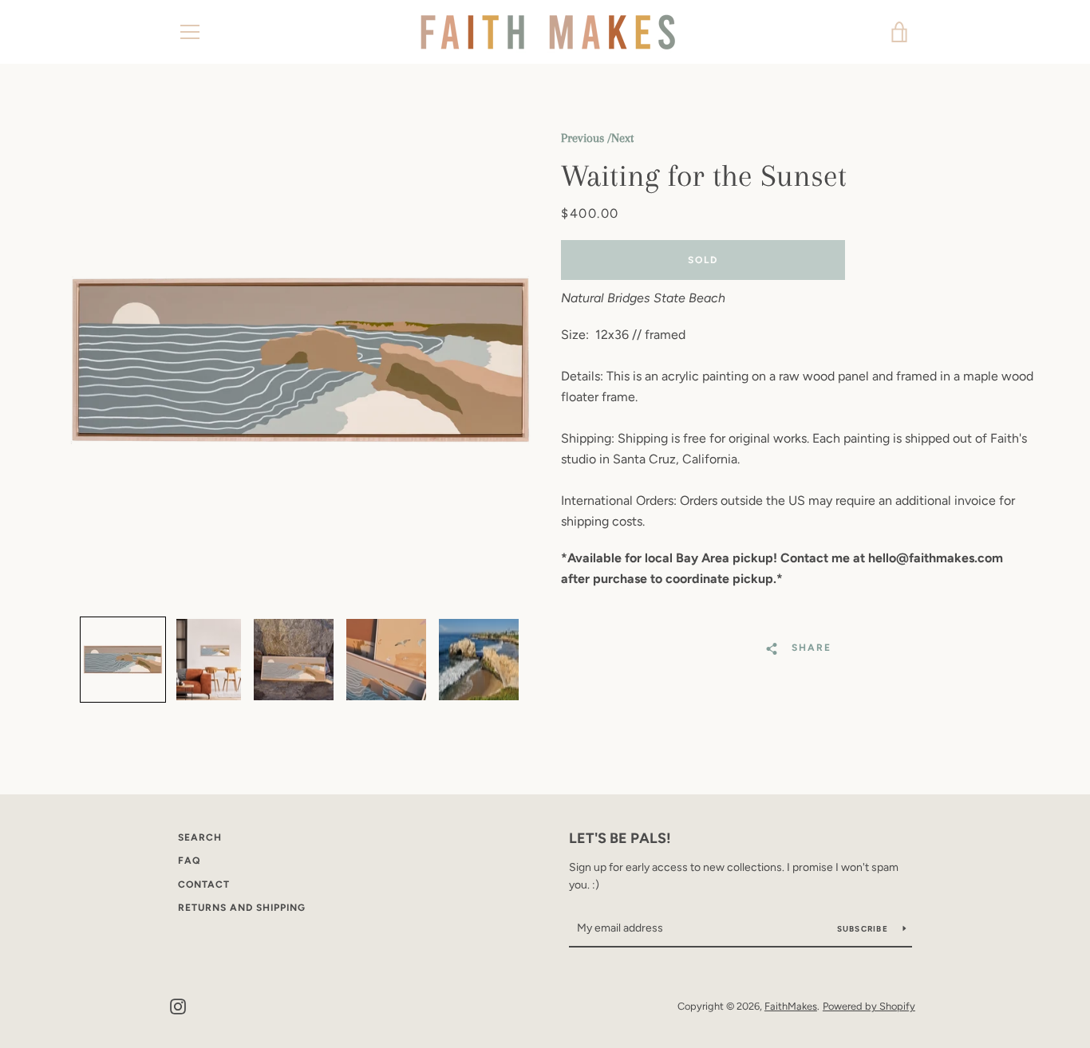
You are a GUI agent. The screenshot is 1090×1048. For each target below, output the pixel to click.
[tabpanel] (300, 360)
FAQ (189, 860)
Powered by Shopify (869, 1006)
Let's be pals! (620, 838)
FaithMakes (790, 1006)
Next (622, 138)
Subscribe (864, 929)
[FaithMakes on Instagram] (178, 1005)
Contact (204, 884)
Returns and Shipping (242, 907)
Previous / (586, 138)
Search (200, 837)
